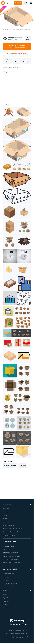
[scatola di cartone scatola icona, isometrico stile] (10, 487)
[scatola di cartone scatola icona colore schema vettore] (10, 501)
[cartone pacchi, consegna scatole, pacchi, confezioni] (11, 442)
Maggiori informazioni (10, 71)
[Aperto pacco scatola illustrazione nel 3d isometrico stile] (11, 122)
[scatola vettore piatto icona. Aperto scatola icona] (10, 606)
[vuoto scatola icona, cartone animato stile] (23, 333)
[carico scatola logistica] (10, 391)
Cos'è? (18, 67)
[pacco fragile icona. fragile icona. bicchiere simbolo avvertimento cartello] (9, 376)
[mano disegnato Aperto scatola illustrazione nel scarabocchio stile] (16, 199)
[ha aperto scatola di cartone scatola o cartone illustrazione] (10, 347)
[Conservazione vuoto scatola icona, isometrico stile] (10, 304)
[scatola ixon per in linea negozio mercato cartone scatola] (12, 185)
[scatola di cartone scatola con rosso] (8, 463)
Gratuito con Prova (17, 46)
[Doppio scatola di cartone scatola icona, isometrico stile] (10, 260)
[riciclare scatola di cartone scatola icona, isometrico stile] (10, 231)
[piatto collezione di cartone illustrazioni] (11, 418)
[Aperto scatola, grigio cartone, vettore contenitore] (10, 334)
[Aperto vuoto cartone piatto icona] (10, 516)
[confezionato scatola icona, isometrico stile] (7, 176)
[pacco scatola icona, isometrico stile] (10, 361)
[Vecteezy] (3, 3)
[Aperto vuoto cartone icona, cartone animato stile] (7, 558)
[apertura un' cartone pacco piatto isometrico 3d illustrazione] (8, 111)
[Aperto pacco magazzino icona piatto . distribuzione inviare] (22, 404)
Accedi (25, 3)
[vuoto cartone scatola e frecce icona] (10, 246)
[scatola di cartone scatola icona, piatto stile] (23, 441)
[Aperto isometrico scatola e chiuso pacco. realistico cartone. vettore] (10, 290)
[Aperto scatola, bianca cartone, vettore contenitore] (10, 319)
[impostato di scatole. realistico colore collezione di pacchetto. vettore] (12, 453)
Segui (27, 39)
